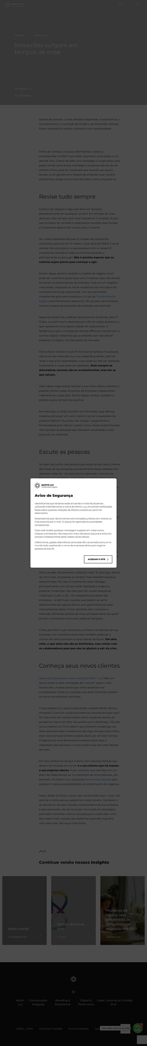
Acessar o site (96, 559)
